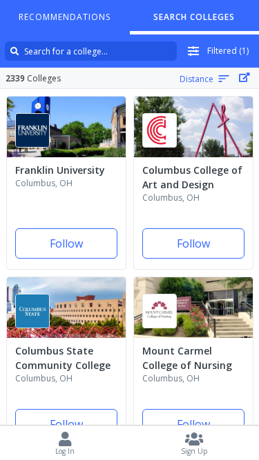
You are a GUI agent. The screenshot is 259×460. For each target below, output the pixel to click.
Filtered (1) (228, 51)
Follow (66, 243)
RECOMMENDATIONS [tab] (65, 17)
